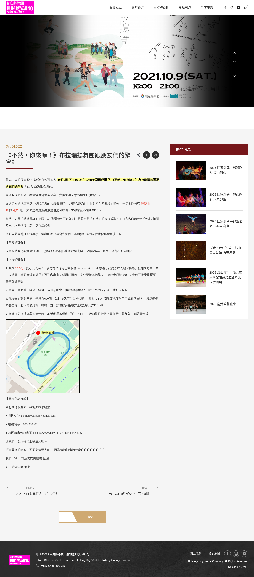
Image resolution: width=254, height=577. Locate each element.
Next (234, 75)
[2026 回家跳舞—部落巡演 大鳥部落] (191, 197)
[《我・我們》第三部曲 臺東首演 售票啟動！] (191, 250)
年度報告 (206, 7)
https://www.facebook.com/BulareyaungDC (61, 432)
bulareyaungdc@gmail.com (39, 415)
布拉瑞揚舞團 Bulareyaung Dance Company (20, 7)
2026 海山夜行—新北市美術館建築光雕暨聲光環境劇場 (225, 277)
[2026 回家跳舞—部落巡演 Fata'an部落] (191, 224)
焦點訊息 (185, 7)
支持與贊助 (161, 7)
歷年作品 (137, 7)
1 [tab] (125, 128)
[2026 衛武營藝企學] (191, 304)
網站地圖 (214, 553)
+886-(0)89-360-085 (53, 565)
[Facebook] (227, 553)
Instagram (231, 7)
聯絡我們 (196, 553)
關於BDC (115, 7)
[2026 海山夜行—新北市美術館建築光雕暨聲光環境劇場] (191, 277)
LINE (155, 155)
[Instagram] (236, 553)
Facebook (225, 7)
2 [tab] (127, 128)
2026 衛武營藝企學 (222, 304)
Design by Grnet (237, 566)
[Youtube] (244, 553)
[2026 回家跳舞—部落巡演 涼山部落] (191, 170)
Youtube (238, 7)
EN (246, 7)
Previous (234, 53)
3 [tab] (129, 128)
